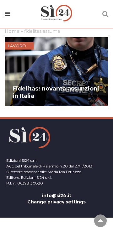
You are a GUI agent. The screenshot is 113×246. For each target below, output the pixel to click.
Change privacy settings (56, 202)
